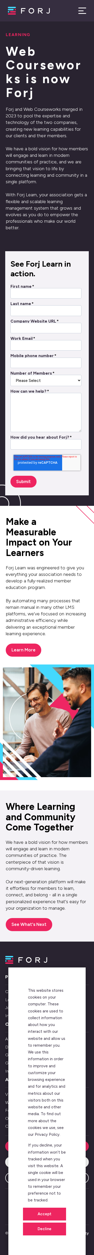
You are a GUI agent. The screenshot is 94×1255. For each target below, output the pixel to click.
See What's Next (28, 924)
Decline (44, 1229)
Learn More (23, 649)
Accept (44, 1214)
